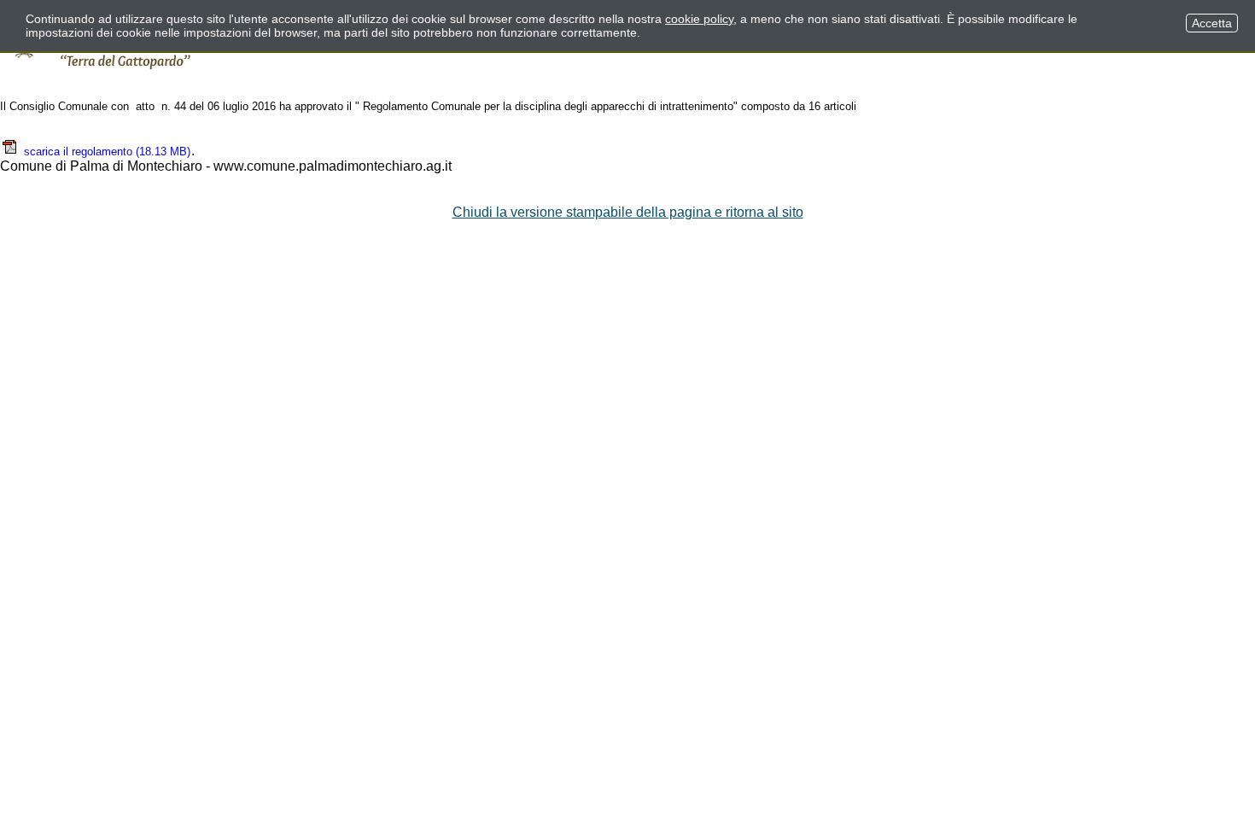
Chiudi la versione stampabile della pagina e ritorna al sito (627, 212)
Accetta (1211, 23)
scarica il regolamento (107, 151)
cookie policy (699, 19)
